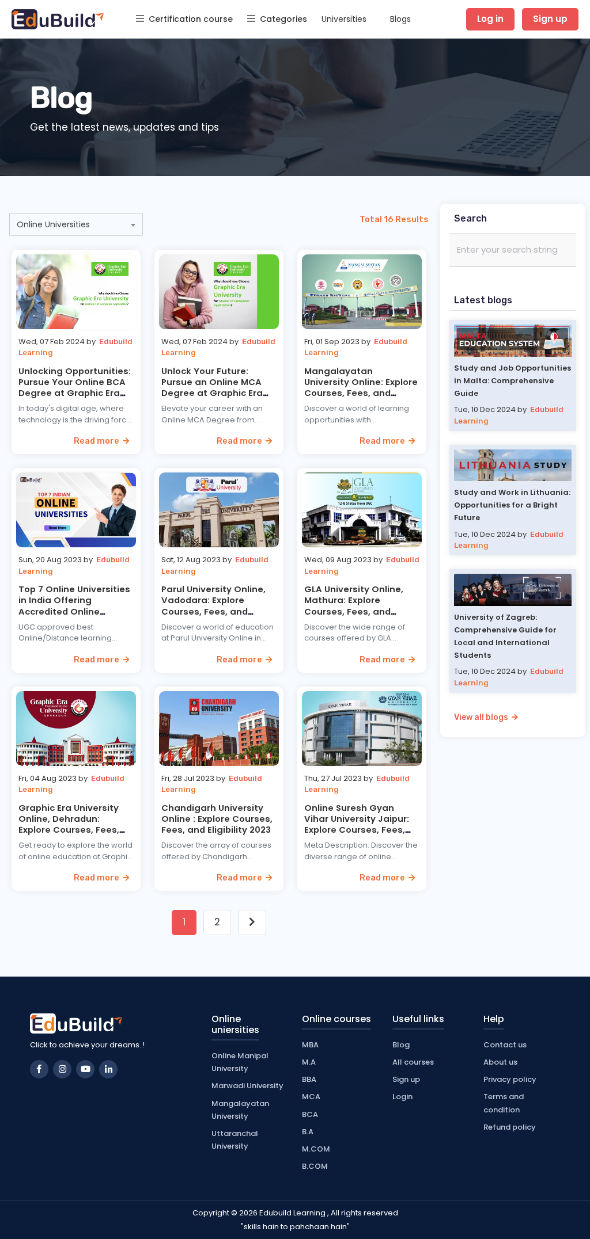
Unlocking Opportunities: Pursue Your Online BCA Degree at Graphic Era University (74, 387)
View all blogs (483, 717)
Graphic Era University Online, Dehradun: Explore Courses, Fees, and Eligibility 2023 (68, 824)
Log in (490, 19)
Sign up (550, 19)
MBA (310, 1044)
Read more (98, 441)
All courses (413, 1062)
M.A (309, 1062)
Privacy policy (509, 1079)
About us (500, 1062)
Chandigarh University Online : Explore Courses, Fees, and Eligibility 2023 (217, 819)
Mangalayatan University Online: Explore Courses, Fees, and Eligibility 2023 (361, 387)
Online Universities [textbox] (53, 224)
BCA (310, 1114)
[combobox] (76, 224)
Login (402, 1096)
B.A (307, 1131)
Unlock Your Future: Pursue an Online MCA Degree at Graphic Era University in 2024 (212, 387)
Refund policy (509, 1127)
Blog (401, 1044)
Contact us (505, 1044)
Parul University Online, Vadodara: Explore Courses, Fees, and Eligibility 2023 (213, 605)
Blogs (400, 19)
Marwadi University (247, 1085)
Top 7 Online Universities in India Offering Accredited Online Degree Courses (74, 605)
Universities (344, 19)
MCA (311, 1096)
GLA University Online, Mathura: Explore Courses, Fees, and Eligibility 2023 (353, 605)
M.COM (316, 1148)
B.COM (315, 1166)
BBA (309, 1079)
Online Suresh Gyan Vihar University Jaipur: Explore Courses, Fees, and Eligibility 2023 (356, 824)
